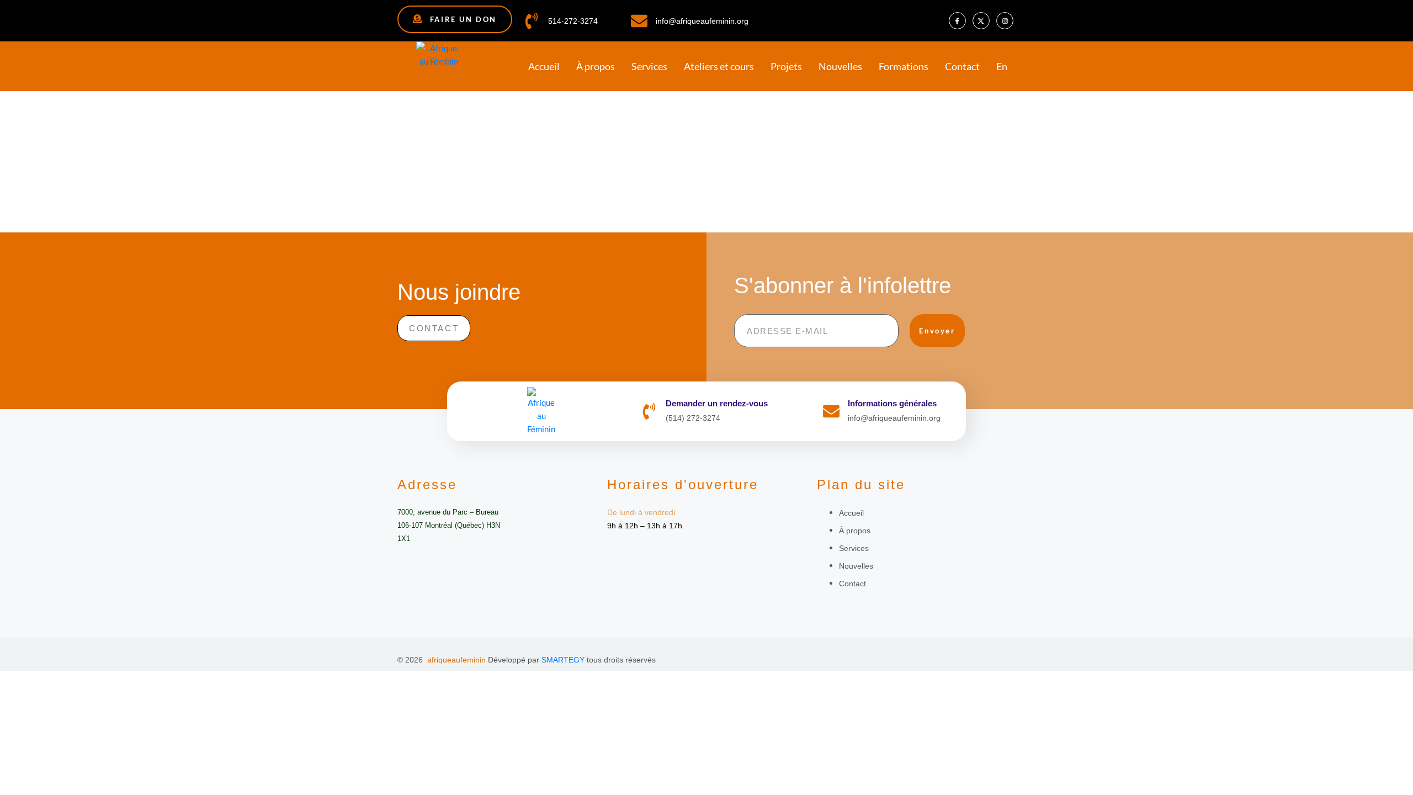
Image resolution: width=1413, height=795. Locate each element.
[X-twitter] (981, 20)
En (1001, 66)
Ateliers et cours (719, 66)
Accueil (544, 66)
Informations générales (892, 403)
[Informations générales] (831, 411)
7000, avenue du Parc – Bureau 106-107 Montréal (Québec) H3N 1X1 (448, 525)
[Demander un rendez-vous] (649, 411)
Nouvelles (840, 66)
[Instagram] (1004, 20)
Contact (962, 66)
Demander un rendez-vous (717, 403)
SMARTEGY (563, 659)
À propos (595, 66)
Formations (903, 66)
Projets (786, 66)
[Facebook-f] (957, 20)
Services (649, 66)
